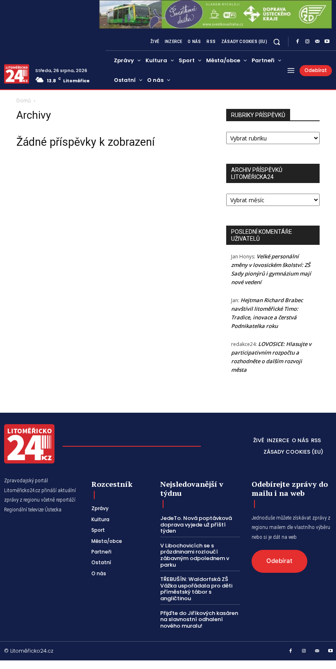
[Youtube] (327, 42)
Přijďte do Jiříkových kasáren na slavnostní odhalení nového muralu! (199, 619)
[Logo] (16, 74)
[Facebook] (297, 42)
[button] (277, 41)
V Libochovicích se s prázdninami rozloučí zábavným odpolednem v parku (194, 555)
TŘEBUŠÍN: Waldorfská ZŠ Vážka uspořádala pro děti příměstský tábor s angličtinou (196, 588)
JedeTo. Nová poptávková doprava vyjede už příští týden (196, 524)
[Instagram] (307, 42)
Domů (23, 100)
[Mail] (317, 42)
